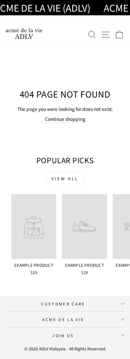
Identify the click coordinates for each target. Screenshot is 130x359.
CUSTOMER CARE (63, 303)
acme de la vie (63, 319)
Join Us (63, 335)
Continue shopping (65, 119)
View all (65, 178)
